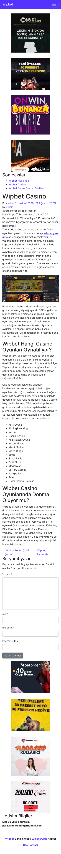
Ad (5, 614)
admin (9, 206)
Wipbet (8, 4)
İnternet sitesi (10, 641)
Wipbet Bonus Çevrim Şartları (26, 188)
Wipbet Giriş (39, 838)
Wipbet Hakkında (19, 180)
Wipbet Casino (17, 184)
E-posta (8, 627)
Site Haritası (30, 844)
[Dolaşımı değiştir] (54, 4)
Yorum (7, 574)
